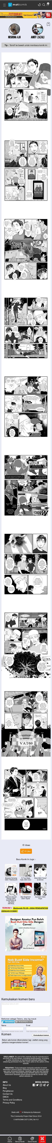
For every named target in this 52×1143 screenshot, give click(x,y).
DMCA (5, 1096)
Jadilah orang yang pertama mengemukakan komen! (24, 1041)
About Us (7, 1085)
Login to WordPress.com (24, 1021)
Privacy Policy (9, 1102)
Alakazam (36, 1112)
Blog (5, 1087)
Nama (3, 1025)
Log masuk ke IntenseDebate (8, 1021)
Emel (28, 1025)
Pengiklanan (8, 1090)
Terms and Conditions (12, 1099)
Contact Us (7, 1093)
